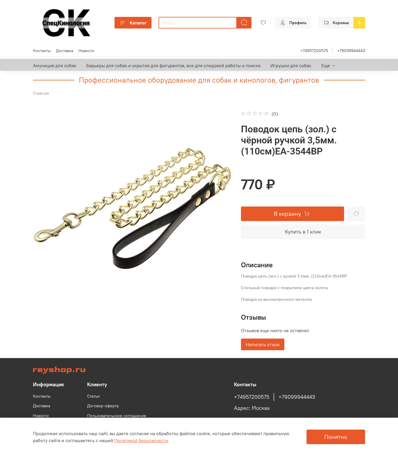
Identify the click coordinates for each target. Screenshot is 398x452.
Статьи (93, 396)
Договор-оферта (103, 405)
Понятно (335, 436)
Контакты (42, 50)
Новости (86, 50)
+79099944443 (351, 50)
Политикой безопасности (141, 440)
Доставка (64, 50)
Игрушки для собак (290, 65)
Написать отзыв (262, 344)
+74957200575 (314, 50)
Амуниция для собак (54, 65)
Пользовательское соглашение (116, 415)
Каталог (138, 23)
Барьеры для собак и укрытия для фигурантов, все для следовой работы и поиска (173, 65)
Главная (41, 93)
